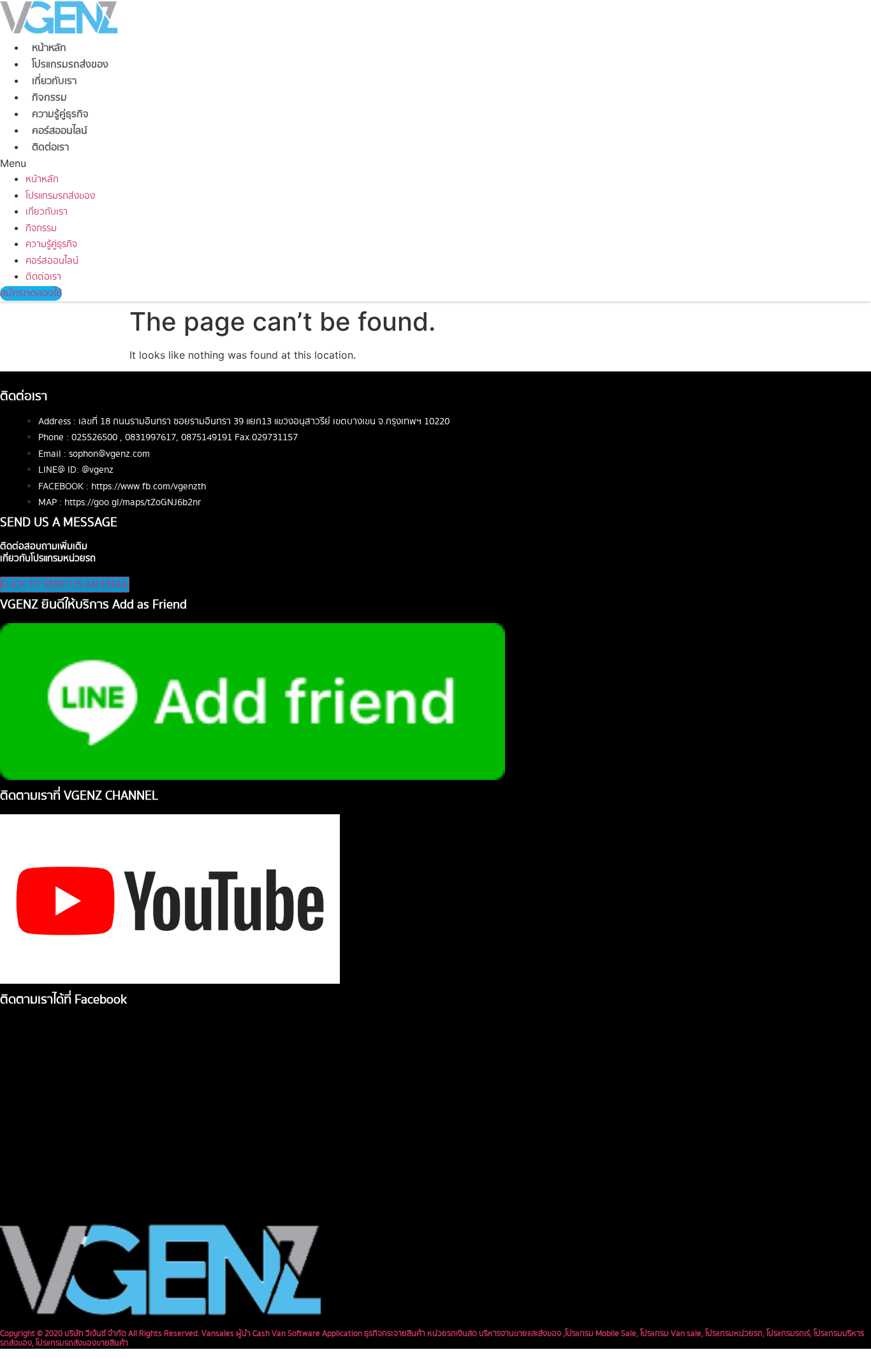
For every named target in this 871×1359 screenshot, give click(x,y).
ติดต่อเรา (50, 147)
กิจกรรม (49, 97)
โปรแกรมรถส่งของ (70, 64)
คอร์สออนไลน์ (59, 131)
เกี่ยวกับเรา (54, 81)
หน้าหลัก (49, 48)
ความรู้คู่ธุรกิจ (60, 114)
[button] (279, 163)
